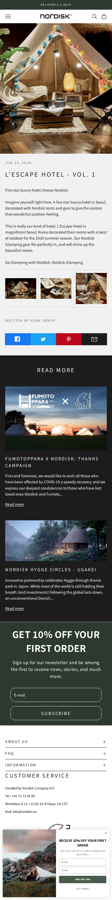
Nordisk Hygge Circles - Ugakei (51, 569)
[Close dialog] (105, 833)
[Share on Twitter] (43, 339)
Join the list (82, 879)
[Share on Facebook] (17, 339)
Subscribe (56, 713)
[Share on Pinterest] (69, 339)
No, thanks (82, 888)
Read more (14, 504)
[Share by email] (94, 339)
